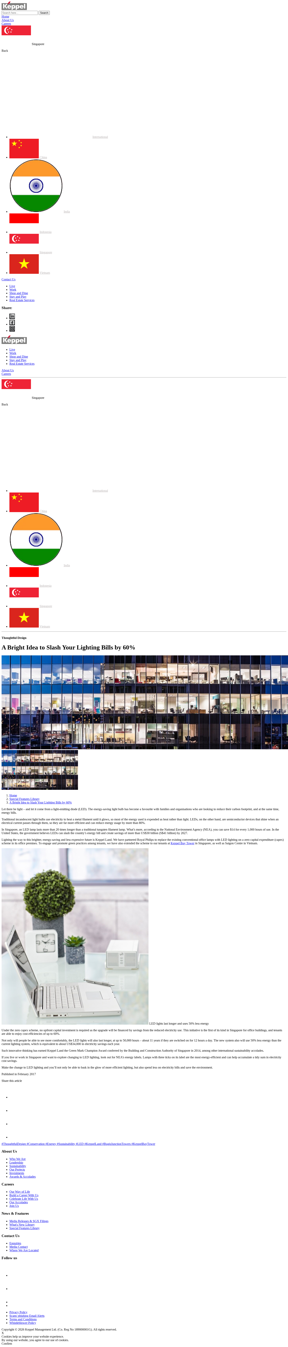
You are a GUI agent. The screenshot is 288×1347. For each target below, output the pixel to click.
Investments (16, 1173)
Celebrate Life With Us (23, 1198)
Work (12, 289)
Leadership (16, 1162)
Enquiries (15, 1243)
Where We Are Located (24, 1250)
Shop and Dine (18, 293)
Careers (6, 23)
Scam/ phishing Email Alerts (26, 1315)
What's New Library (22, 1224)
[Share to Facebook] (15, 1110)
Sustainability (17, 1166)
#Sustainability (66, 1144)
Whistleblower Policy (22, 1322)
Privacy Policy (18, 1312)
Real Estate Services (21, 300)
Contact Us (8, 279)
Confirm (7, 1343)
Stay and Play (17, 296)
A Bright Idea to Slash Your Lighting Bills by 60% (40, 802)
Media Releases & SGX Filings (28, 1221)
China (43, 157)
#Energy (51, 1144)
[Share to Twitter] (15, 1124)
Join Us (14, 1205)
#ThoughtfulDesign (14, 1144)
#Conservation (36, 1144)
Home (5, 16)
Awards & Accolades (22, 1176)
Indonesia (46, 232)
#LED (80, 1144)
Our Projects (17, 1169)
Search (44, 12)
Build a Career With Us (23, 1195)
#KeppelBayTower (143, 1144)
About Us (8, 20)
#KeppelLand (93, 1144)
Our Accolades (18, 1202)
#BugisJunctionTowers (116, 1144)
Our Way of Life (19, 1191)
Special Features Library (24, 799)
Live (12, 286)
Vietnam (45, 272)
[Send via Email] (15, 1097)
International (100, 137)
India (67, 211)
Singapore (46, 252)
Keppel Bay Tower (182, 843)
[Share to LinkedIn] (15, 1137)
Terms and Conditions (23, 1319)
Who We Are (17, 1159)
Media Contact (18, 1246)
